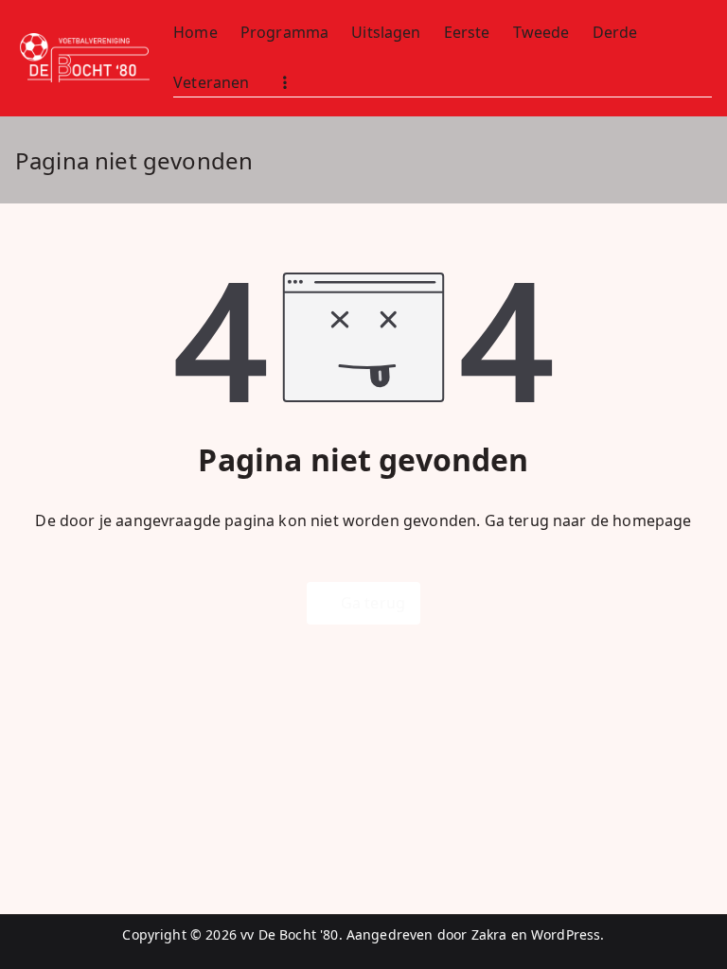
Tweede (541, 32)
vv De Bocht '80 (289, 934)
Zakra (489, 934)
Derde (615, 32)
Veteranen (211, 82)
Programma (284, 32)
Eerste (467, 32)
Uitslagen (385, 32)
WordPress (565, 934)
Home (195, 32)
